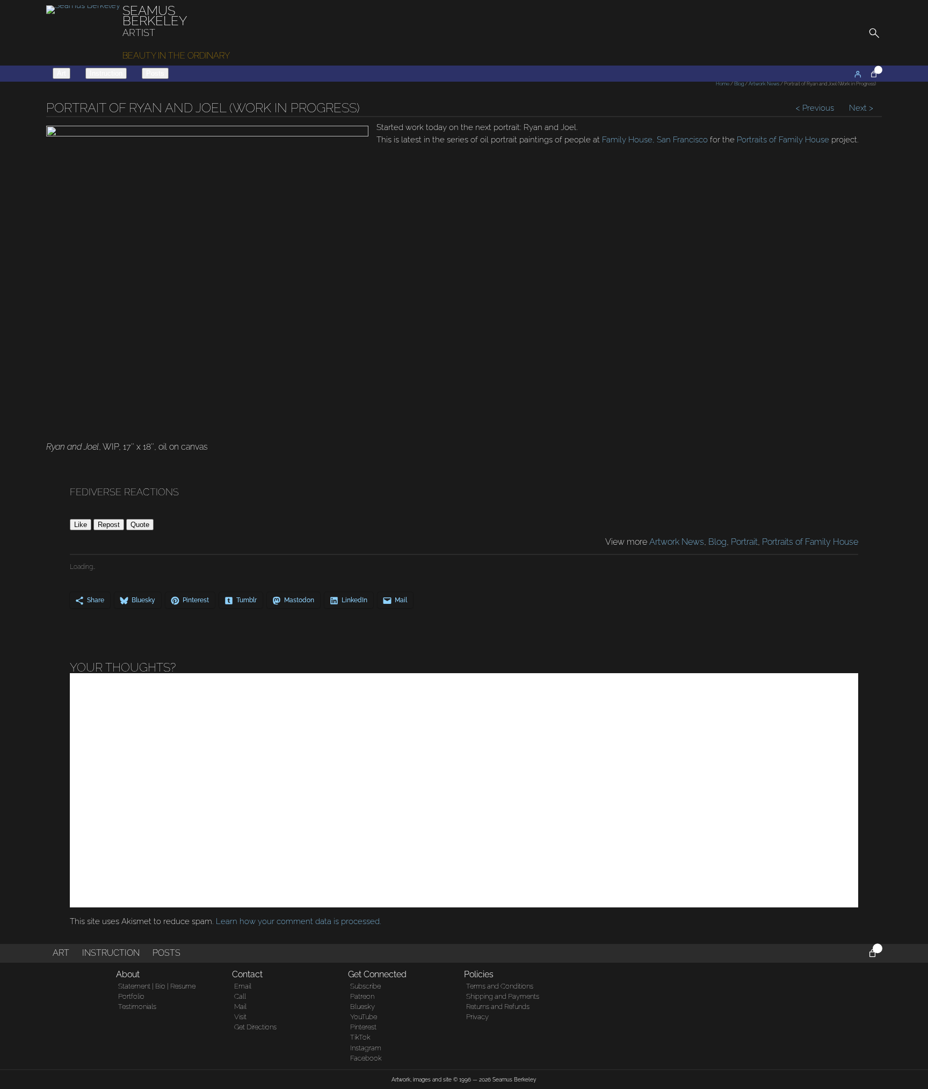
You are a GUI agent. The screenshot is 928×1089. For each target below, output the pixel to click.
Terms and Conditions (499, 986)
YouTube (363, 1017)
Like (80, 525)
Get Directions (255, 1027)
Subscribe (365, 986)
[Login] (858, 74)
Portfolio (131, 996)
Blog (739, 83)
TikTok (360, 1037)
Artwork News (764, 83)
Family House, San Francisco (655, 140)
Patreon (362, 996)
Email (242, 986)
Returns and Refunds (498, 1007)
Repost (109, 525)
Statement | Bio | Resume (156, 986)
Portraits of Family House (783, 140)
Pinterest (363, 1027)
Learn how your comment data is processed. (298, 921)
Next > (860, 108)
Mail (240, 1007)
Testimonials (137, 1007)
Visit (240, 1017)
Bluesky (362, 1007)
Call (240, 996)
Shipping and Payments (502, 996)
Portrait (744, 542)
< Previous (816, 108)
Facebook (366, 1058)
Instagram (365, 1048)
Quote (139, 525)
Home (722, 83)
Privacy (477, 1017)
